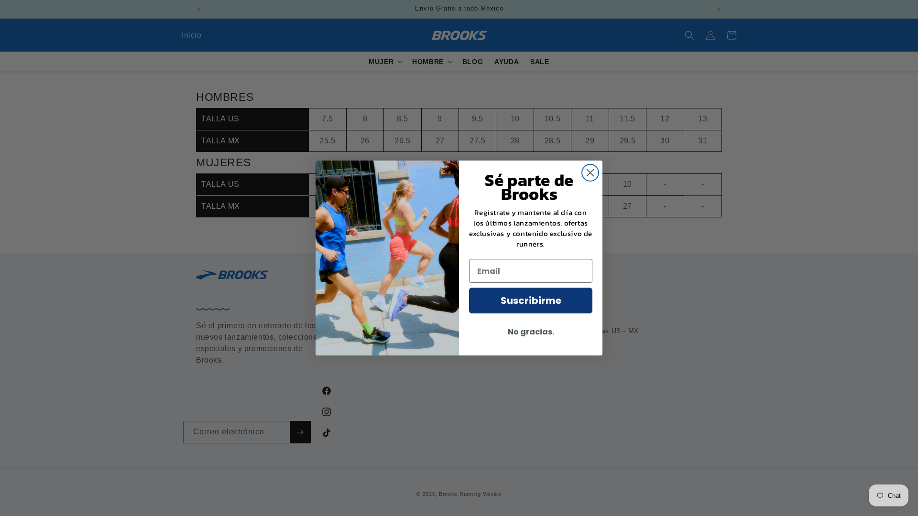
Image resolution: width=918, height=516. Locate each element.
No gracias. (531, 331)
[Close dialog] (590, 172)
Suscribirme (531, 300)
